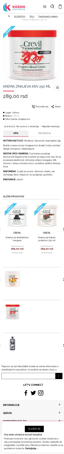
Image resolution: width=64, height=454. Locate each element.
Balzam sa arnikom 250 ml (35, 272)
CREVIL (16, 116)
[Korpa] (60, 6)
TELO (31, 16)
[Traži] (52, 6)
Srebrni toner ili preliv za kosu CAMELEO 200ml (37, 338)
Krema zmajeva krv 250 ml (35, 304)
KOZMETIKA (19, 16)
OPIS (15, 133)
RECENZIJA (45, 133)
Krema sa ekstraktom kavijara (17, 239)
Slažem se (34, 428)
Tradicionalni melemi (48, 16)
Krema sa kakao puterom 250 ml (47, 239)
